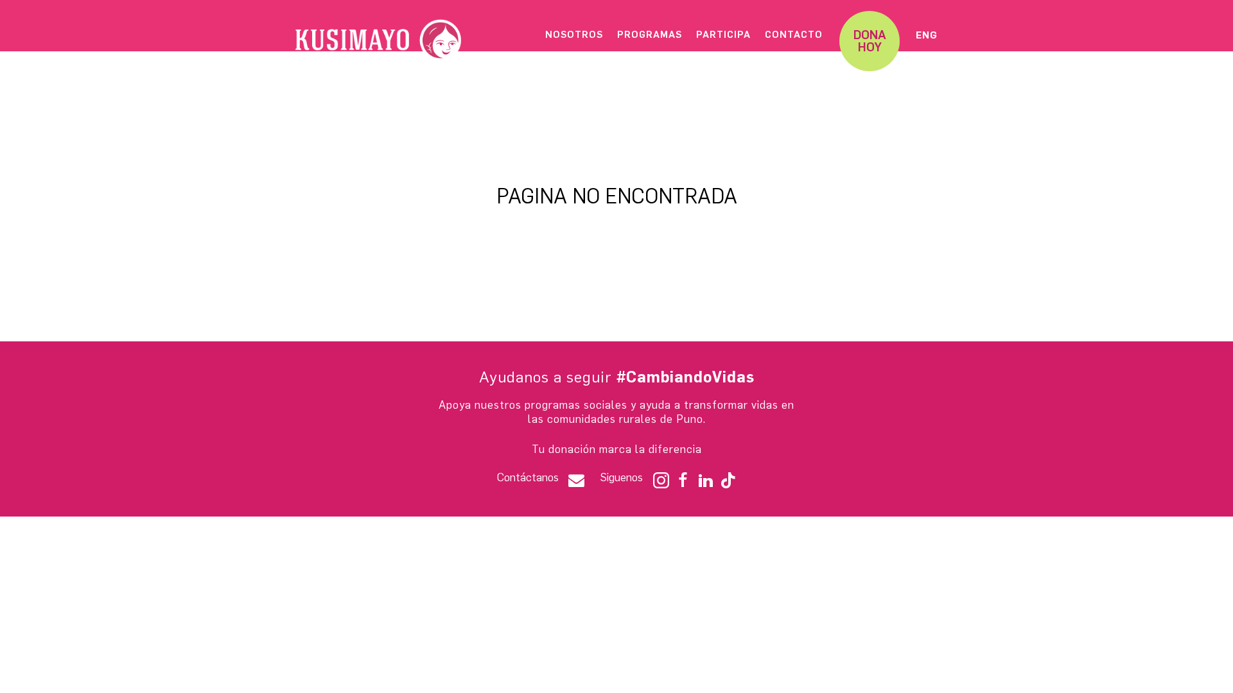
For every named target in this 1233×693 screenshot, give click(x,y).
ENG (927, 35)
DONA (869, 41)
